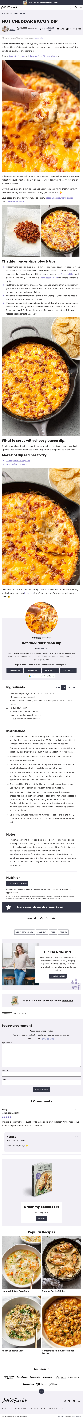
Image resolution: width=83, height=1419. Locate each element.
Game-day (41, 932)
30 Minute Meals (18, 1409)
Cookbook (33, 1409)
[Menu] (80, 7)
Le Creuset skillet (65, 274)
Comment (7, 1043)
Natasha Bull (42, 648)
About (44, 1409)
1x (64, 687)
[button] (33, 637)
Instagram (29, 593)
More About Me (58, 976)
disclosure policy (38, 38)
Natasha (12, 30)
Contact (53, 1409)
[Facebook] (74, 1400)
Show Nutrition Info (17, 884)
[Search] (75, 7)
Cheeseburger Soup (15, 201)
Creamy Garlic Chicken (54, 1291)
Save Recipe (15, 670)
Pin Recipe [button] (32, 670)
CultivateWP (77, 1416)
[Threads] (79, 1400)
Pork (53, 932)
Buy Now (41, 1218)
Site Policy (61, 1416)
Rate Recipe (50, 670)
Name (5, 1071)
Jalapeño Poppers (17, 56)
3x (74, 687)
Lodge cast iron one (49, 278)
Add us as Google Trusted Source (43, 676)
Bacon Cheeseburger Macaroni (60, 198)
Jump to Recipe (50, 29)
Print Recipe (68, 670)
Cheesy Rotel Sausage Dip (18, 461)
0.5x (58, 687)
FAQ (61, 1409)
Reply (77, 1109)
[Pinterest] (69, 1400)
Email (5, 1079)
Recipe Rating (34, 1039)
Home (4, 13)
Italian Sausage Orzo (13, 1350)
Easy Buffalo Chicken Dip (17, 464)
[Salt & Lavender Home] (9, 7)
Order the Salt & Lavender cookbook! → (44, 2)
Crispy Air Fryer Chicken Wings (42, 56)
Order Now (67, 1000)
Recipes (63, 932)
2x (69, 687)
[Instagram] (64, 1400)
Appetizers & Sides (16, 13)
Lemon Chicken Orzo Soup (16, 1291)
